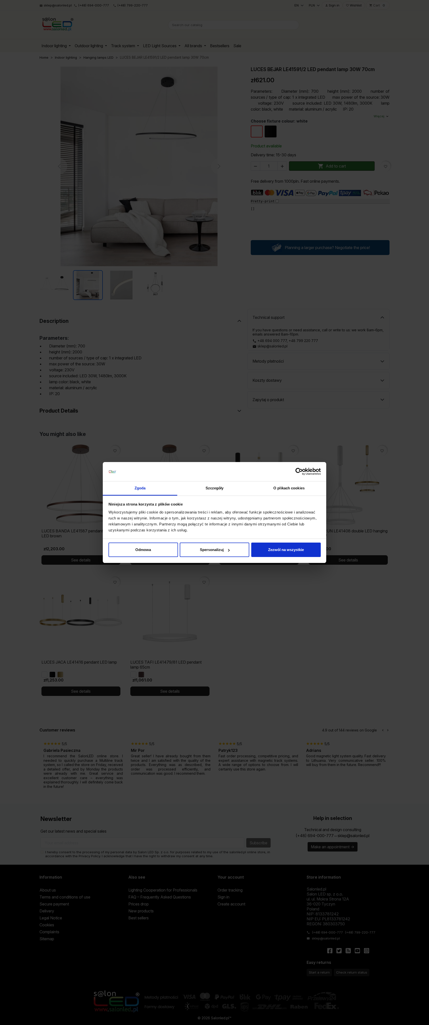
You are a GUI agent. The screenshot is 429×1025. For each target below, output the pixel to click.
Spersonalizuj (212, 550)
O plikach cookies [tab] (289, 488)
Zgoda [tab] (140, 488)
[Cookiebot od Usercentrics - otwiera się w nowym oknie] (299, 471)
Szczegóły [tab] (215, 488)
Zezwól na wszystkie (286, 550)
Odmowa (143, 550)
